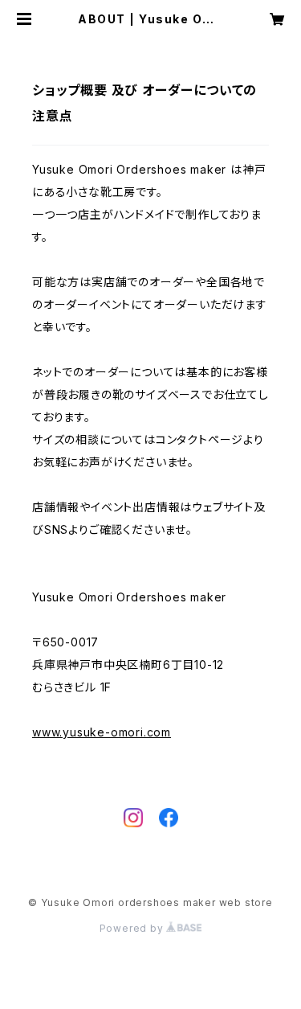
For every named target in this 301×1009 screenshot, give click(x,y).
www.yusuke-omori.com (101, 732)
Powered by (133, 928)
